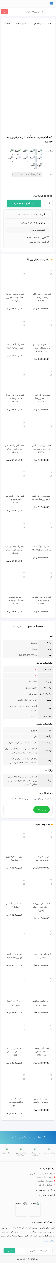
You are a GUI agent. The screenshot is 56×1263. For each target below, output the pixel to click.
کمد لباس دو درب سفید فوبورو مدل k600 (14, 1051)
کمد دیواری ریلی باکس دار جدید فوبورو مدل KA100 (41, 297)
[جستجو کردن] (4, 11)
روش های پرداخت (45, 1181)
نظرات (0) (17, 626)
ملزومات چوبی (37, 23)
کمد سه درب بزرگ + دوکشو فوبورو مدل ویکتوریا (41, 907)
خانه (49, 23)
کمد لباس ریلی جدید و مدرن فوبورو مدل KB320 (14, 448)
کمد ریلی (6, 23)
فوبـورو (33, 230)
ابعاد (51, 175)
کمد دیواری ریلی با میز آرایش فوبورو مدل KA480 (14, 499)
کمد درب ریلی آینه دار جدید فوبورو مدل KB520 (41, 398)
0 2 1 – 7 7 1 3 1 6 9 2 (27, 1139)
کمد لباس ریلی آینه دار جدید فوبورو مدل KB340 (14, 398)
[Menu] (52, 3)
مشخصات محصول (35, 626)
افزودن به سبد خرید (22, 203)
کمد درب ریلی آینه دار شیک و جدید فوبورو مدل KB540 (14, 297)
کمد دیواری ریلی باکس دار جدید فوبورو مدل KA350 (41, 448)
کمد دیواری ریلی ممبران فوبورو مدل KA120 (15, 600)
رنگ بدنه (49, 151)
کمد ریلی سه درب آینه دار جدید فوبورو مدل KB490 (14, 549)
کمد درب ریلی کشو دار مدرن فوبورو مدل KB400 (41, 600)
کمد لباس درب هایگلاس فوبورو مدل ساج (14, 1102)
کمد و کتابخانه (21, 23)
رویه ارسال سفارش (45, 1177)
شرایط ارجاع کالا (46, 1185)
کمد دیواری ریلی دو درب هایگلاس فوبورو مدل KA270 (41, 347)
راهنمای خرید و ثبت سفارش (41, 1174)
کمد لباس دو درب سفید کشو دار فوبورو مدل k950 (41, 1051)
